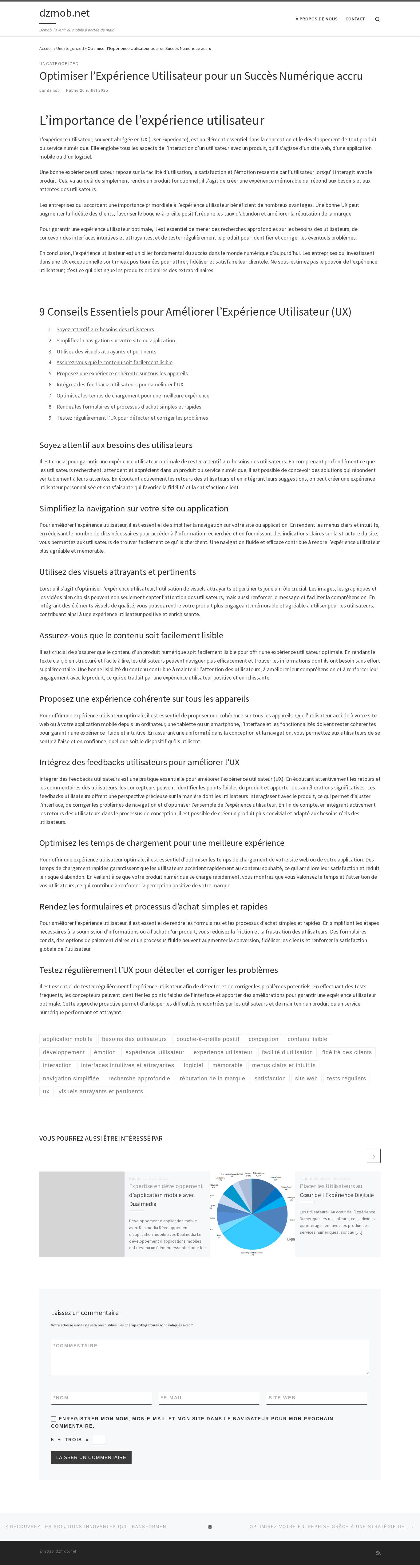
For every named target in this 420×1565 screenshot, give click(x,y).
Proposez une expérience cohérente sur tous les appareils (122, 373)
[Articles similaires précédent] (359, 1156)
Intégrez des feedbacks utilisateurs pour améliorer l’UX (120, 384)
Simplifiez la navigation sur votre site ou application (116, 340)
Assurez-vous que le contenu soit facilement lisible (114, 362)
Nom (61, 1397)
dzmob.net (66, 1551)
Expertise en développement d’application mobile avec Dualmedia (166, 1195)
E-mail (172, 1397)
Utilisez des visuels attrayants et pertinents (107, 351)
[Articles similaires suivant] (374, 1156)
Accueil (46, 48)
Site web (282, 1397)
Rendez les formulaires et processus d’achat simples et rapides (129, 406)
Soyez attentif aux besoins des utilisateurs (105, 329)
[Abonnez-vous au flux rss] (378, 1553)
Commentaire (75, 1345)
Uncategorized (70, 48)
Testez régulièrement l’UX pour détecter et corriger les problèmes (132, 417)
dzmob (53, 90)
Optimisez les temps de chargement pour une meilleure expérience (133, 395)
